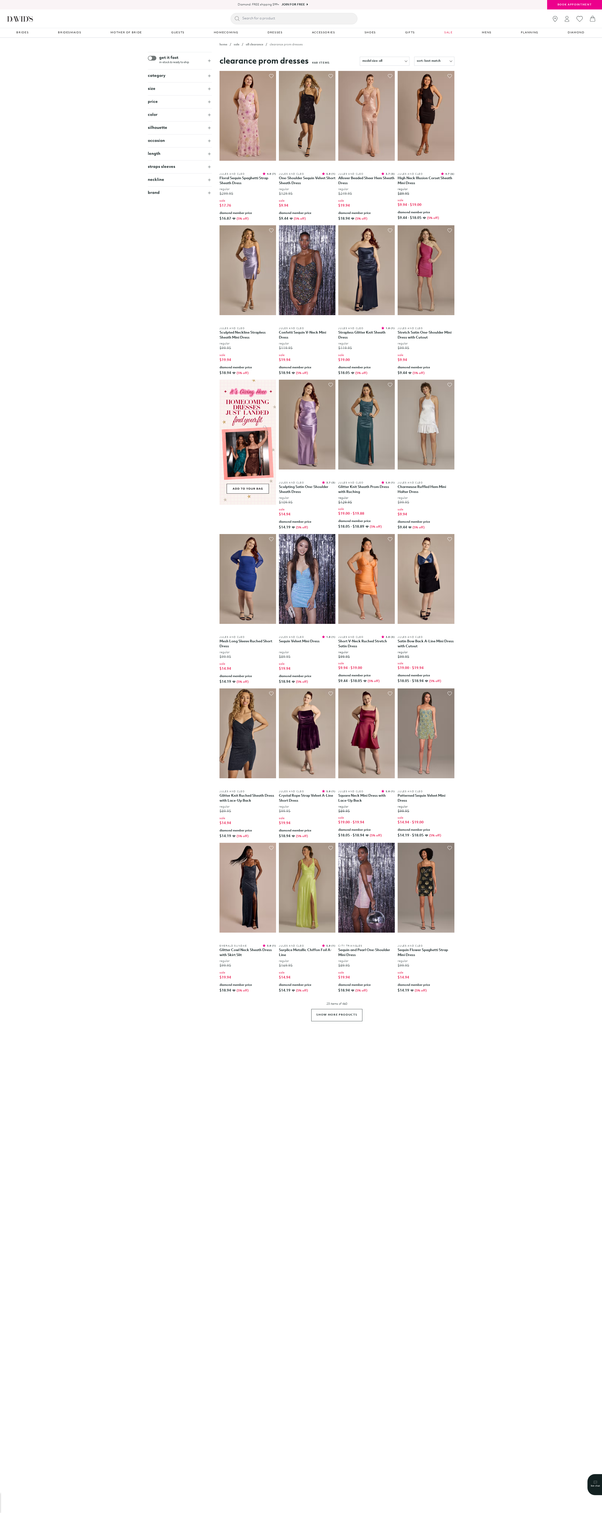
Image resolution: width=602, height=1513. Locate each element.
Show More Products (336, 1014)
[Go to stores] (555, 19)
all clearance (254, 44)
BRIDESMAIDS (69, 32)
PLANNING (529, 32)
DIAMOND (576, 32)
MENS (487, 32)
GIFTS (410, 32)
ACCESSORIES (323, 32)
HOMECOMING (226, 32)
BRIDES (22, 32)
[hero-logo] (20, 19)
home (223, 44)
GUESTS (178, 32)
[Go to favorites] (579, 19)
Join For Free (293, 4)
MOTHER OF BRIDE (126, 32)
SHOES (370, 32)
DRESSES (275, 32)
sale (236, 44)
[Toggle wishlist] (271, 76)
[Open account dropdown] (567, 19)
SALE (448, 32)
